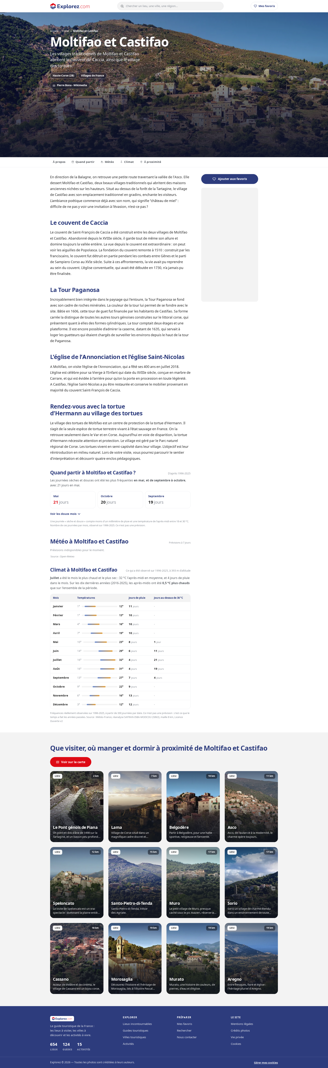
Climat (129, 162)
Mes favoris (184, 1024)
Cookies (236, 1044)
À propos (59, 162)
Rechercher (184, 1030)
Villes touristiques (134, 1037)
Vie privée (237, 1037)
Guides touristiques (135, 1030)
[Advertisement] (164, 121)
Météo (109, 162)
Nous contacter (187, 1037)
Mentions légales (242, 1024)
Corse (65, 30)
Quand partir (85, 162)
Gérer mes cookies (266, 1062)
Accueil (54, 30)
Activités (128, 1044)
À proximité (152, 162)
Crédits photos (240, 1030)
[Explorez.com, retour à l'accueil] (70, 6)
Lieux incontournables (137, 1024)
